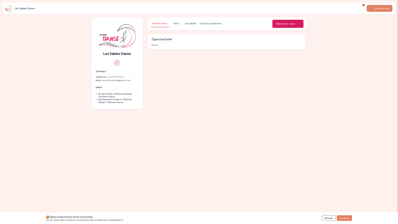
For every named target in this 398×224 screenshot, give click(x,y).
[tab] (160, 23)
